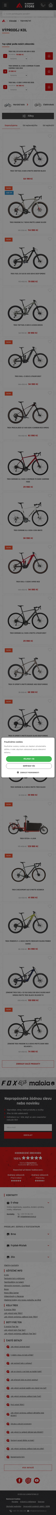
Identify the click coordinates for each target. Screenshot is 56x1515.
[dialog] (28, 757)
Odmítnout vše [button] (29, 766)
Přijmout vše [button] (29, 759)
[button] (28, 772)
